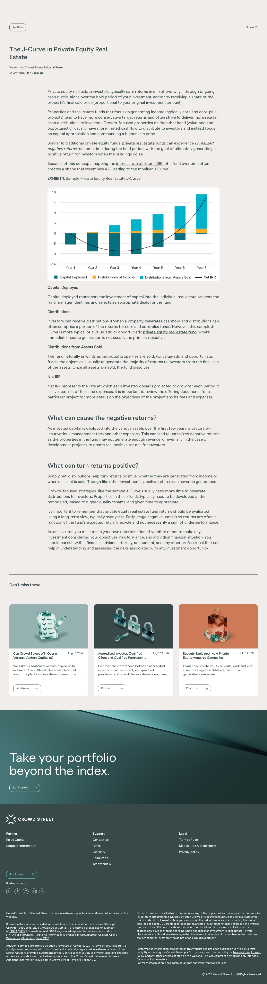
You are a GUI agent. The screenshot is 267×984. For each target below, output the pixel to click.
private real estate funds (144, 143)
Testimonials (102, 864)
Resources (100, 858)
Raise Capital (15, 839)
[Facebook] (17, 891)
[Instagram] (26, 891)
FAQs (97, 845)
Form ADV (88, 960)
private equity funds (102, 143)
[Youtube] (34, 891)
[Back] (17, 27)
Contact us (101, 839)
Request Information (21, 845)
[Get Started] (24, 788)
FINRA (14, 931)
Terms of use (188, 839)
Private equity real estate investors (78, 92)
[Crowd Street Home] (30, 819)
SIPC (22, 931)
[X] (42, 891)
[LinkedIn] (9, 891)
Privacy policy (189, 851)
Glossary (99, 851)
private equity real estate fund (170, 332)
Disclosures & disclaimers (198, 845)
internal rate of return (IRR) (140, 164)
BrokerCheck (25, 934)
